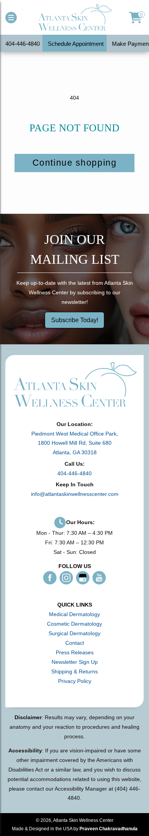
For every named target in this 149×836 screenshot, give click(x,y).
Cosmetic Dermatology (74, 624)
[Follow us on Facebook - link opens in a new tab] (50, 577)
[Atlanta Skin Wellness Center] (74, 17)
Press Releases (75, 652)
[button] (11, 17)
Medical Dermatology (74, 614)
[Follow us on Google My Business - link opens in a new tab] (82, 577)
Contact (74, 643)
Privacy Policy (74, 681)
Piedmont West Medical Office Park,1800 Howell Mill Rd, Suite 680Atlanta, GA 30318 (74, 443)
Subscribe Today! (74, 319)
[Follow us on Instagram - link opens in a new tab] (66, 577)
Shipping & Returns (74, 671)
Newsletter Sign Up (75, 662)
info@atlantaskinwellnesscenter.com (74, 494)
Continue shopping (74, 163)
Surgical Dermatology (74, 633)
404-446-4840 (74, 473)
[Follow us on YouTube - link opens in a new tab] (99, 577)
